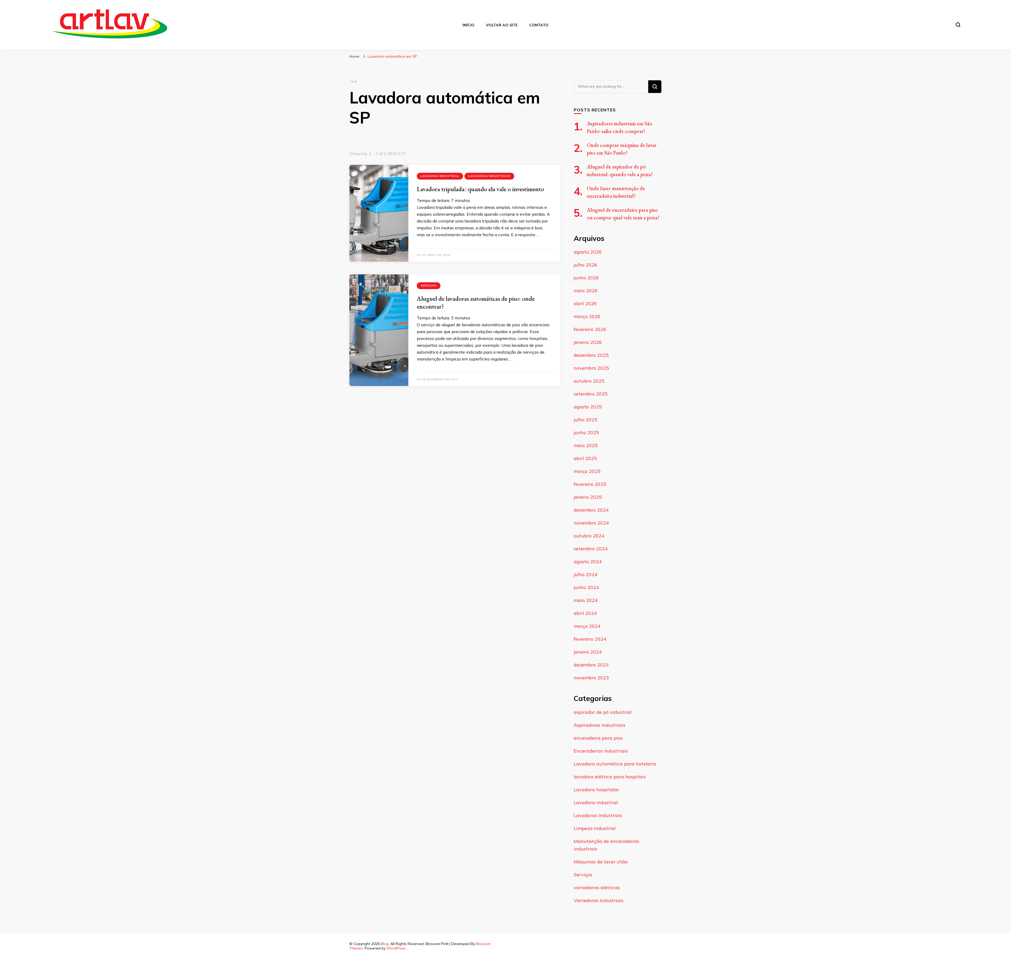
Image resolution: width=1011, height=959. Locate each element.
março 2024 (587, 626)
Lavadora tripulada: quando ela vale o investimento (481, 189)
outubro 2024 (589, 536)
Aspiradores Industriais (599, 725)
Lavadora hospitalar (596, 790)
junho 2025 (586, 432)
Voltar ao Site (502, 25)
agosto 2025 (588, 407)
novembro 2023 (591, 678)
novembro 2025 (591, 368)
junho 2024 (586, 587)
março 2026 (587, 316)
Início (468, 25)
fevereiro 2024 (590, 639)
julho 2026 (585, 265)
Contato (538, 25)
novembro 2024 (591, 523)
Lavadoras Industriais (489, 176)
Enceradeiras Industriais (601, 751)
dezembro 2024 (591, 510)
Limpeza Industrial (595, 828)
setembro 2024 (591, 549)
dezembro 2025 (591, 355)
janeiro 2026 (588, 342)
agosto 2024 (588, 561)
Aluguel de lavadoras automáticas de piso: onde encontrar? (476, 302)
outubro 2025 (589, 381)
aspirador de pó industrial (603, 712)
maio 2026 (586, 291)
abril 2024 (585, 613)
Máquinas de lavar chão (601, 862)
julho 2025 (585, 420)
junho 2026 (586, 278)
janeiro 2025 (588, 497)
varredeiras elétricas (597, 887)
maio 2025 (586, 445)
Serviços (429, 285)
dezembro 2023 (591, 665)
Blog (385, 943)
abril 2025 (585, 458)
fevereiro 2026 (590, 329)
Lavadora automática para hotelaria (615, 764)
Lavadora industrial (440, 176)
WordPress (396, 948)
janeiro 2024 (588, 652)
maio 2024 (586, 600)
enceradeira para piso (598, 738)
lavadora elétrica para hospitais (610, 777)
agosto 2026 (588, 252)
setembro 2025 (591, 394)
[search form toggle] (958, 24)
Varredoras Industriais (598, 900)
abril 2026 (585, 303)
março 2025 (587, 471)
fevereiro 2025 (590, 484)
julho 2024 (585, 574)
